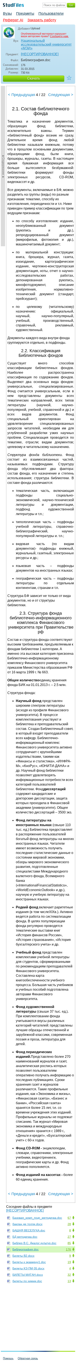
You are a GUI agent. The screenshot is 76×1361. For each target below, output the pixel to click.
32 (69, 1274)
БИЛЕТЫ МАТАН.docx (27, 1274)
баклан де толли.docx (27, 1224)
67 (69, 1217)
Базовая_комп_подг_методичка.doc (37, 1217)
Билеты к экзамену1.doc (29, 1262)
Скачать (33, 78)
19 (69, 1262)
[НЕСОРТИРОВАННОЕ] (39, 54)
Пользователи (51, 13)
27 (69, 1236)
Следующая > (60, 95)
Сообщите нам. (59, 36)
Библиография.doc (25, 1249)
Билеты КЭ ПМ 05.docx (28, 1268)
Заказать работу (41, 20)
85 (69, 1243)
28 (69, 1224)
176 (68, 1249)
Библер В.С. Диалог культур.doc (34, 1243)
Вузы (7, 13)
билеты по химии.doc (27, 1281)
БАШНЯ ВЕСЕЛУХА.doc (28, 1230)
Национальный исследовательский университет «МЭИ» (46, 44)
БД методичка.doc (24, 1236)
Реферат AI (13, 20)
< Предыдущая (21, 95)
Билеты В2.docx (23, 1255)
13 (69, 1281)
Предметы (25, 13)
